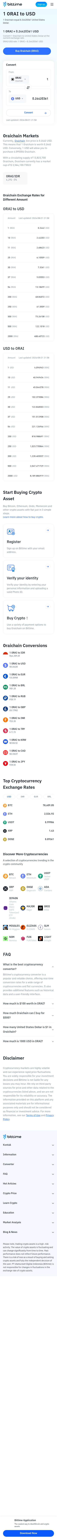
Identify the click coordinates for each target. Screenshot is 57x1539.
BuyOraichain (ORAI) (27, 51)
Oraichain (20, 141)
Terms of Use (33, 1115)
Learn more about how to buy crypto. (23, 517)
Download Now (28, 1533)
